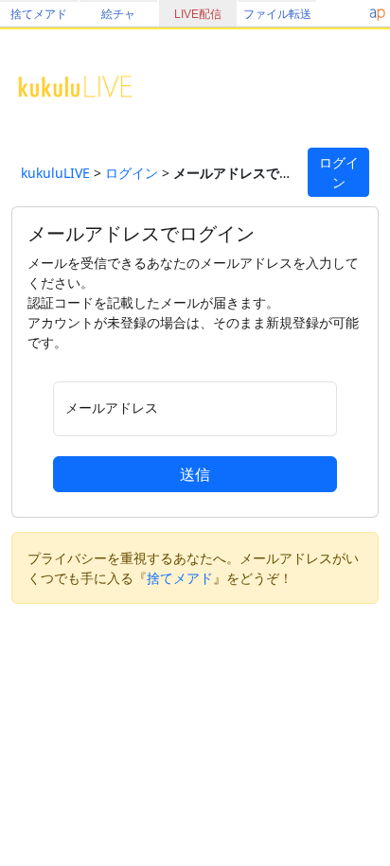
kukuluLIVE (55, 173)
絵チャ (118, 14)
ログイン (131, 173)
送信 (195, 474)
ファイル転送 (277, 14)
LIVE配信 (198, 14)
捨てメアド (38, 14)
